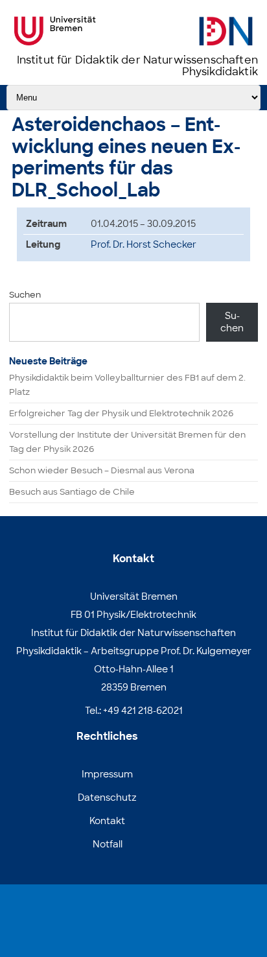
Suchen (25, 294)
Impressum (107, 774)
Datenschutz (107, 797)
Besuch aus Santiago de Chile (72, 491)
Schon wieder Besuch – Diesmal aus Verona (101, 470)
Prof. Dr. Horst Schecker (143, 244)
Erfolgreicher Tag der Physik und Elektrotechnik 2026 (121, 413)
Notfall (107, 844)
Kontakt (107, 821)
